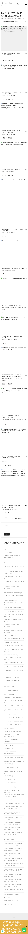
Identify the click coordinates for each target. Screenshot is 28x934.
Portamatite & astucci (11, 894)
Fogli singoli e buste (12, 724)
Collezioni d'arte (9, 694)
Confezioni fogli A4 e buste (14, 709)
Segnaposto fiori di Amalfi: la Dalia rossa (12, 131)
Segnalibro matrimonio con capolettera (12, 229)
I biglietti (8, 764)
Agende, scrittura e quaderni (14, 548)
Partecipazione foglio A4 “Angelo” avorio (11, 457)
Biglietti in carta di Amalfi (13, 638)
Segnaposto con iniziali (9, 171)
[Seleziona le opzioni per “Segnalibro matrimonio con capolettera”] (26, 229)
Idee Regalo (8, 728)
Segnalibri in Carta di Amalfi (14, 582)
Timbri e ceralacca (10, 901)
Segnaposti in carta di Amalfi (14, 666)
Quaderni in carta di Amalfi (14, 576)
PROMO (6, 897)
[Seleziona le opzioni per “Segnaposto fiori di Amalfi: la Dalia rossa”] (26, 131)
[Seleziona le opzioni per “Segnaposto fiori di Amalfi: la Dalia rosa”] (26, 53)
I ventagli (8, 745)
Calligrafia (9, 552)
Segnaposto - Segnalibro (13, 670)
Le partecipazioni (10, 767)
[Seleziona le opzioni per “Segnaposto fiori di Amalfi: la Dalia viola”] (26, 92)
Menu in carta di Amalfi (12, 662)
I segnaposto (9, 779)
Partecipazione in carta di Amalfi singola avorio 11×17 (12, 375)
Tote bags (7, 904)
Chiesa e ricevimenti (10, 655)
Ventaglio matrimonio (12, 690)
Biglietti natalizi (10, 642)
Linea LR (7, 800)
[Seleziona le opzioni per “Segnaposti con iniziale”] (26, 170)
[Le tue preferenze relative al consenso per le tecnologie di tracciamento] (2, 931)
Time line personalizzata (13, 890)
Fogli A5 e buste (10, 714)
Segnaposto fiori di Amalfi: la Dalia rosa (12, 54)
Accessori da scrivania (12, 731)
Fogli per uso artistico (12, 611)
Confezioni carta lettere (12, 698)
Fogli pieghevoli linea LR (13, 721)
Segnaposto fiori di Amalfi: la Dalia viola (12, 92)
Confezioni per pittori (12, 607)
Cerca (6, 534)
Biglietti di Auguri (11, 635)
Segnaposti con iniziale (11, 169)
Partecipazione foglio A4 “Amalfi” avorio (11, 506)
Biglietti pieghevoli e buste (14, 700)
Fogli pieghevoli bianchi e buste (12, 336)
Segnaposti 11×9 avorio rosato (13, 268)
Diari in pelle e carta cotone (14, 561)
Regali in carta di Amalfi (13, 757)
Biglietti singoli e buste (13, 705)
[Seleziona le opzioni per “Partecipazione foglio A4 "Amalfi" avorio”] (26, 506)
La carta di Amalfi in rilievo (13, 761)
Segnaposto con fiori (8, 57)
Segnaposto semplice (8, 270)
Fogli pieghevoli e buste (9, 339)
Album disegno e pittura (12, 593)
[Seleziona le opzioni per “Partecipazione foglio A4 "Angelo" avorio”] (26, 456)
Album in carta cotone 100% (14, 595)
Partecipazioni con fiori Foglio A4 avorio (11, 416)
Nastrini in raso (9, 787)
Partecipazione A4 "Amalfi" (10, 509)
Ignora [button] (26, 927)
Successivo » (18, 518)
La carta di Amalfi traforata (13, 771)
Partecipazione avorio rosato (13, 305)
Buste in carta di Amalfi (13, 645)
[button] (27, 268)
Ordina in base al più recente (10, 21)
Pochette (8, 748)
